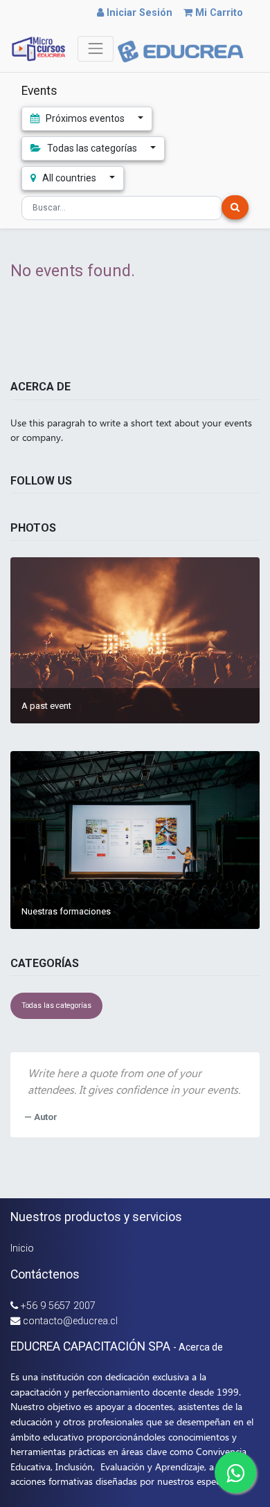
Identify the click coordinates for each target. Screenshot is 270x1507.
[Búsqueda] (235, 207)
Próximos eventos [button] (85, 118)
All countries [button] (69, 177)
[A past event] (135, 640)
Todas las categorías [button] (92, 148)
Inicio (22, 1248)
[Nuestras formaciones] (135, 840)
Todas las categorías (56, 1005)
